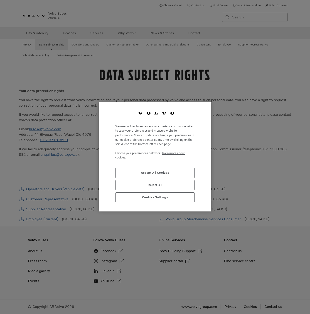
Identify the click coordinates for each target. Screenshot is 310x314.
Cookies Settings (155, 197)
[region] (155, 156)
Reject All (155, 185)
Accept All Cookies (155, 173)
